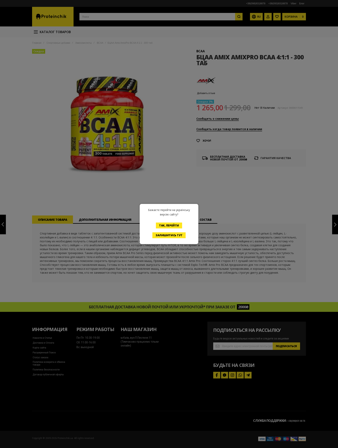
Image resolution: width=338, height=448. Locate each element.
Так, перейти (169, 225)
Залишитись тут (169, 235)
